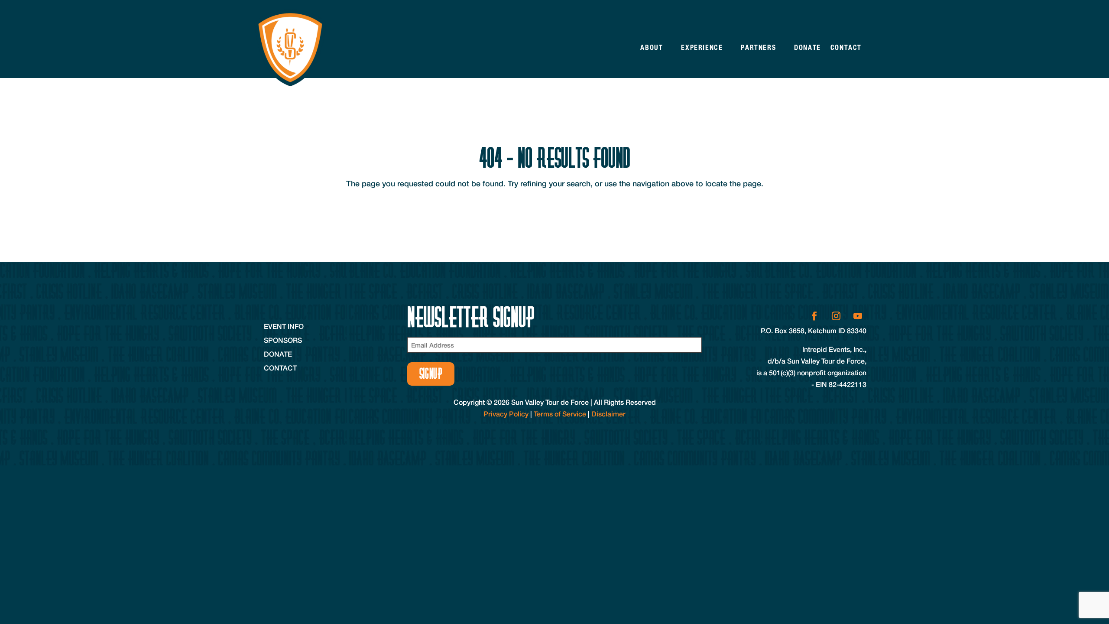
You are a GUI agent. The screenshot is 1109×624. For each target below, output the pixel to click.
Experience (702, 47)
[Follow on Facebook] (814, 316)
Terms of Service (560, 414)
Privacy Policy (506, 414)
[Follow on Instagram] (836, 316)
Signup (430, 373)
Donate (807, 47)
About (651, 47)
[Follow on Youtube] (857, 316)
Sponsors (283, 340)
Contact (846, 47)
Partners (758, 47)
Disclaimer (608, 414)
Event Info (284, 326)
